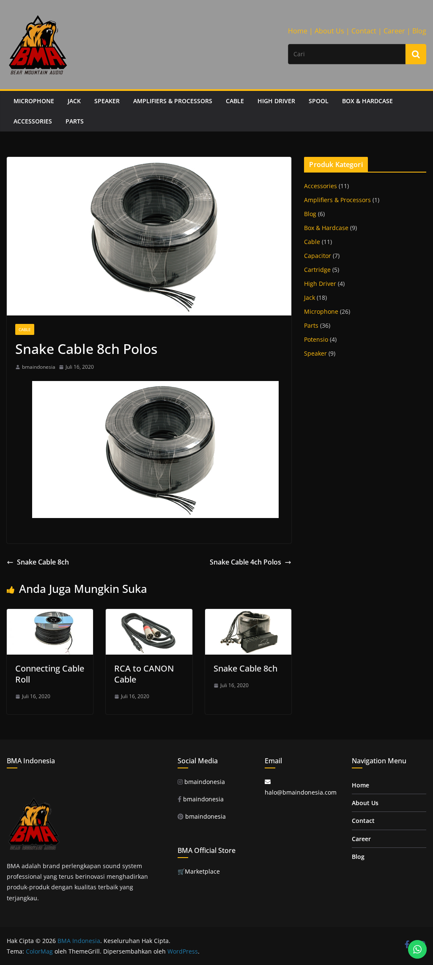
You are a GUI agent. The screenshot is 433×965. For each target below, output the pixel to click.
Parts (75, 121)
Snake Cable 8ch (43, 562)
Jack (74, 101)
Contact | (366, 31)
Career (361, 839)
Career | (397, 31)
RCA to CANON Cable (144, 674)
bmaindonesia (38, 366)
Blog (419, 31)
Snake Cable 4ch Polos (245, 562)
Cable (235, 101)
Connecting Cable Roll (49, 674)
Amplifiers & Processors (172, 101)
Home (360, 785)
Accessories (33, 121)
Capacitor (317, 256)
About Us (365, 803)
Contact (363, 821)
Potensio (316, 339)
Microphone (34, 101)
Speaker (107, 101)
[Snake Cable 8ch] (248, 615)
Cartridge (317, 270)
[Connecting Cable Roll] (50, 615)
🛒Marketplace (199, 871)
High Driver (276, 101)
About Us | (332, 31)
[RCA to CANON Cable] (149, 615)
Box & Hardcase (367, 101)
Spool (319, 101)
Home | (300, 31)
